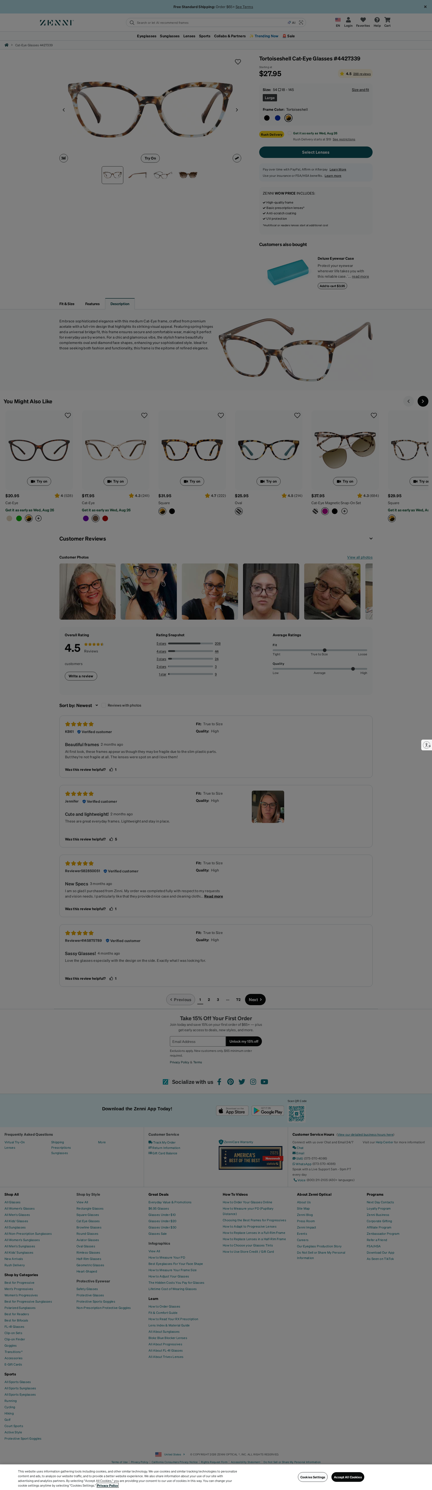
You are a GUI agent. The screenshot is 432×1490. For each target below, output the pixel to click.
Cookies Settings (312, 1477)
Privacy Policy (107, 1485)
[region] (216, 1477)
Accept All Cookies (348, 1477)
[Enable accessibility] (426, 745)
